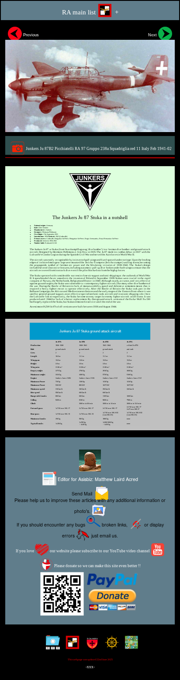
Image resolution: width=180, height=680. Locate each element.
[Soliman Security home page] (90, 645)
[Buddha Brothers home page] (109, 645)
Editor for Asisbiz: (97, 479)
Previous (30, 35)
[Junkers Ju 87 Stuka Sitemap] (51, 645)
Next (153, 35)
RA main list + (90, 12)
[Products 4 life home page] (129, 645)
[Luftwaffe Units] (70, 645)
